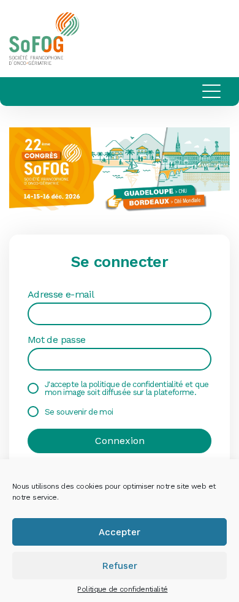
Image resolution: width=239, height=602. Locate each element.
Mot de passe (56, 340)
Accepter (119, 532)
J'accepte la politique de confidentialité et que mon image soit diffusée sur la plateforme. (126, 388)
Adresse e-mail (61, 294)
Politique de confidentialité (122, 589)
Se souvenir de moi (79, 411)
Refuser (119, 565)
